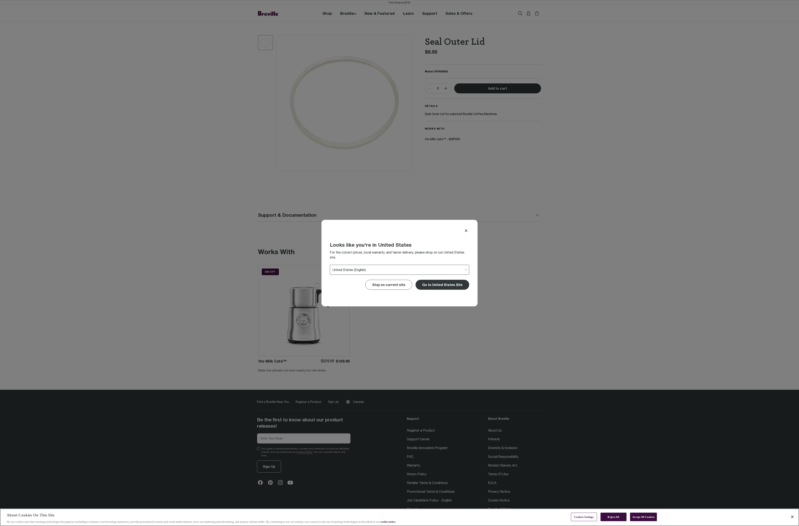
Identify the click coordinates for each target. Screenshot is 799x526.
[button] (442, 285)
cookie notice (388, 521)
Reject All (613, 516)
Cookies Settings (584, 516)
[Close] (466, 230)
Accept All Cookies (643, 516)
